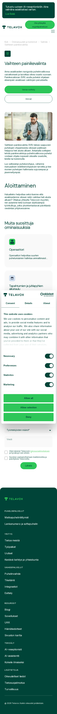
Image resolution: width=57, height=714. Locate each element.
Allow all (28, 398)
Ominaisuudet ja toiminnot (24, 42)
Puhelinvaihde (13, 573)
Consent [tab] (10, 303)
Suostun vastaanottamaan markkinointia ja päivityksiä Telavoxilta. (28, 458)
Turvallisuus (11, 689)
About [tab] (46, 303)
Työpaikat (10, 546)
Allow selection (28, 407)
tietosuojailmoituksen (40, 451)
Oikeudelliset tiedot (15, 676)
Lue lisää (10, 14)
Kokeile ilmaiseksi (14, 662)
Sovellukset (11, 616)
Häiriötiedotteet (13, 628)
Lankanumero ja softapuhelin (21, 523)
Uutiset (8, 553)
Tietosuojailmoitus (15, 682)
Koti (6, 42)
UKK (7, 622)
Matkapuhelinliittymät (17, 517)
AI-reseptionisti (13, 649)
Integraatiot (11, 586)
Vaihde (44, 42)
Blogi (7, 609)
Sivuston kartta (13, 635)
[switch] (49, 365)
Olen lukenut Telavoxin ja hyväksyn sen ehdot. (29, 452)
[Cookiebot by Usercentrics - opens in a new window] (41, 295)
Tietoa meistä (12, 540)
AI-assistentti (12, 655)
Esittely (8, 593)
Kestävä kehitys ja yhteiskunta (21, 559)
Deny (28, 417)
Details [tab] (28, 303)
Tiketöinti (10, 580)
